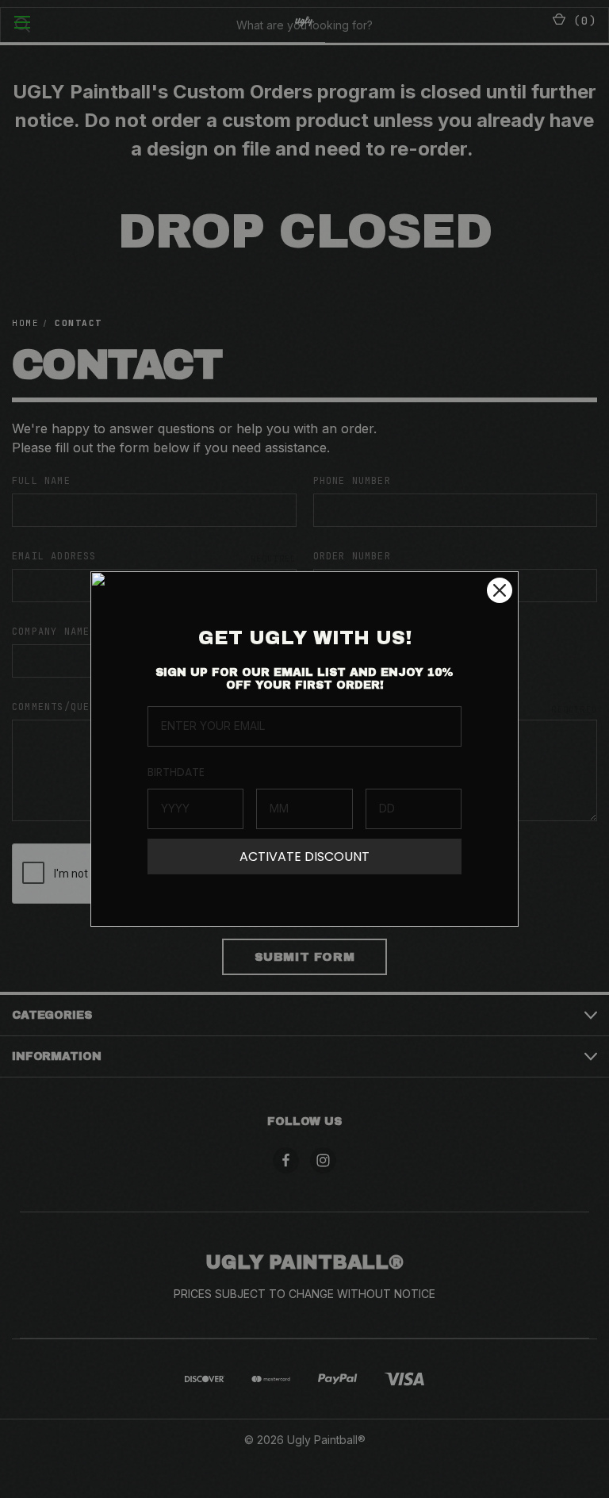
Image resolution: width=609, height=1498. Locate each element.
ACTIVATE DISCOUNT (304, 856)
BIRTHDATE (176, 772)
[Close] (500, 590)
